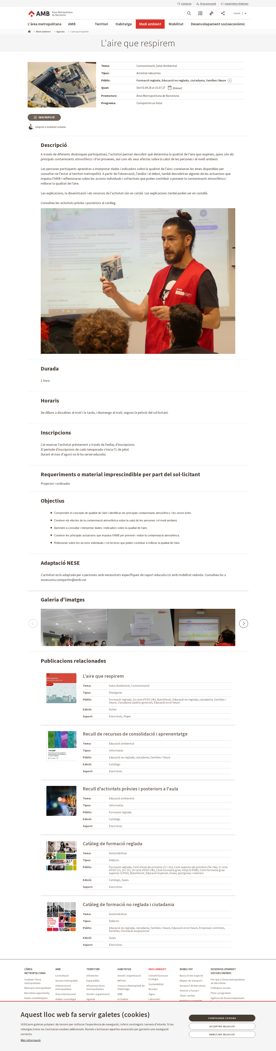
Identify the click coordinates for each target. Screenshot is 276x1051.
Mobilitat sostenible (191, 1000)
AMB (71, 24)
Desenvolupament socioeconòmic (218, 24)
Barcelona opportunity (37, 993)
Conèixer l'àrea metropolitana (32, 981)
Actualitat (123, 999)
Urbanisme (92, 975)
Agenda (90, 999)
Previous (33, 622)
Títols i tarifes (187, 995)
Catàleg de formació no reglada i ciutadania (128, 904)
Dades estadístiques (36, 998)
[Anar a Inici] (29, 31)
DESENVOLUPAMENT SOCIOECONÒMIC (223, 971)
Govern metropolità (66, 980)
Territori (101, 24)
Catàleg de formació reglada (112, 843)
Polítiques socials (220, 988)
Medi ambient (150, 24)
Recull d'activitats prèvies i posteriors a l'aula (130, 789)
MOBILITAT (186, 969)
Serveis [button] (200, 13)
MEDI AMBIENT (157, 969)
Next (243, 622)
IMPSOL (122, 980)
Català (236, 13)
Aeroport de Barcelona (192, 985)
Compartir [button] (222, 13)
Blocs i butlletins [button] (211, 13)
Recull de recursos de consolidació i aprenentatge (135, 734)
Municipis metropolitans (37, 988)
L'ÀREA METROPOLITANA (34, 971)
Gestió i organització (98, 994)
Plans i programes (221, 993)
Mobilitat (176, 24)
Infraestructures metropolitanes (95, 987)
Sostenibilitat (156, 984)
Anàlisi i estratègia (65, 999)
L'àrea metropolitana (44, 24)
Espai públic (93, 980)
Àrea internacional (65, 994)
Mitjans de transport (191, 980)
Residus (153, 989)
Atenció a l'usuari (189, 990)
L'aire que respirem (103, 676)
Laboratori (154, 999)
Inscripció (46, 117)
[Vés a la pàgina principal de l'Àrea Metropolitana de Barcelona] (50, 13)
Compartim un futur (149, 103)
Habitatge (123, 24)
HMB (120, 994)
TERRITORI (93, 969)
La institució (62, 975)
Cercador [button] (189, 13)
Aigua (152, 994)
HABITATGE (124, 969)
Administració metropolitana (63, 987)
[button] (184, 3)
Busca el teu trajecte (191, 975)
